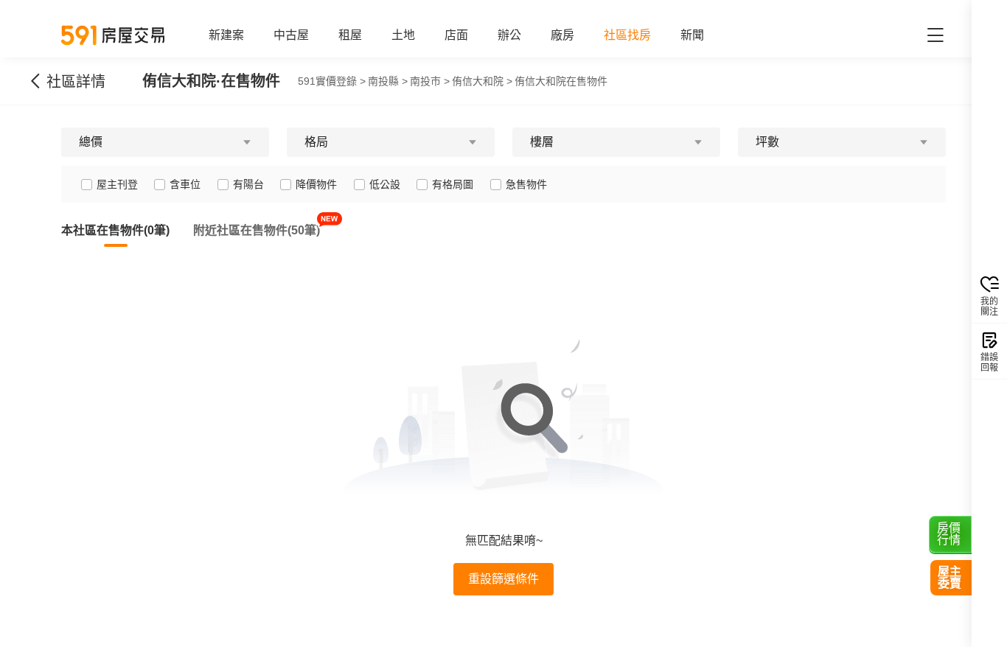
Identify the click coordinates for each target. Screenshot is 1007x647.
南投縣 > (388, 81)
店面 (456, 35)
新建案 (226, 35)
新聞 (692, 35)
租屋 (350, 35)
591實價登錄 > (332, 81)
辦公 (509, 35)
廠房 (562, 35)
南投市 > (430, 81)
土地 (403, 35)
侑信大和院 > (482, 81)
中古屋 (291, 35)
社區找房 (627, 35)
